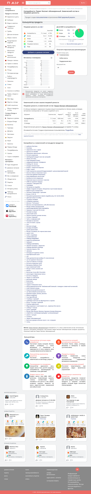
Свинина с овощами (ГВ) (34, 183)
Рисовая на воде (31, 212)
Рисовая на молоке (32, 221)
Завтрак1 (29, 242)
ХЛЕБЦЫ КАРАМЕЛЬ (32, 244)
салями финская (31, 237)
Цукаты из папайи (32, 151)
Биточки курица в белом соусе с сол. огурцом (41, 320)
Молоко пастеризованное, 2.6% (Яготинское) (40, 205)
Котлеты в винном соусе (34, 263)
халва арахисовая (32, 229)
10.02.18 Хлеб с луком (33, 222)
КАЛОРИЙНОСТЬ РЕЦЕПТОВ (32, 476)
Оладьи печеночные (32, 166)
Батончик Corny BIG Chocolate (35, 272)
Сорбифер (29, 185)
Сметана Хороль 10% (33, 249)
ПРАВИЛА (56, 480)
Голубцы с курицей (32, 299)
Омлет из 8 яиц (31, 158)
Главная (26, 8)
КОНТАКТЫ (58, 477)
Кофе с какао (30, 169)
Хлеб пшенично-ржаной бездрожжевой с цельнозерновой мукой (47, 171)
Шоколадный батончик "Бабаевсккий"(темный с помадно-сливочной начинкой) (51, 286)
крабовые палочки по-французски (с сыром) (40, 300)
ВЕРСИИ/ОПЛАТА (51, 474)
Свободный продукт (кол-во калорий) (38, 157)
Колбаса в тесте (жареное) (34, 178)
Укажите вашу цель (63, 53)
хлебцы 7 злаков (31, 308)
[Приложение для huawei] (12, 216)
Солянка (29, 316)
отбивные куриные (32, 201)
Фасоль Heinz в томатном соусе (36, 173)
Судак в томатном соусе (34, 284)
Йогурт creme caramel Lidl (34, 268)
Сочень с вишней (31, 217)
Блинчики (29, 281)
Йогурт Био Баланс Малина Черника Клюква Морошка (43, 311)
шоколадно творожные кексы (35, 274)
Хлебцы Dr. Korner (32, 164)
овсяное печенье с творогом (35, 245)
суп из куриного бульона (34, 260)
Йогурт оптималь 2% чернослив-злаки (38, 231)
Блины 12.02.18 (31, 194)
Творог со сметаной (32, 277)
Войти (83, 3)
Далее (71, 72)
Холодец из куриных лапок (35, 253)
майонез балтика (31, 146)
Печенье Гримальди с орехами (36, 192)
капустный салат (31, 213)
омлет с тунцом (31, 315)
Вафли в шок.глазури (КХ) (34, 190)
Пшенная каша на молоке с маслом (37, 180)
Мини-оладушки (31, 295)
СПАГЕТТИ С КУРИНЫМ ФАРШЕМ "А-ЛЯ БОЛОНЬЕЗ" (42, 313)
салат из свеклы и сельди (34, 261)
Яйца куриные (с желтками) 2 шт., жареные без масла (43, 306)
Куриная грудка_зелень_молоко (36, 293)
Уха (27, 224)
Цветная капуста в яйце (33, 198)
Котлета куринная (32, 155)
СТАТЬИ (6, 479)
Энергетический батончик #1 (35, 290)
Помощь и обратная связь (12, 201)
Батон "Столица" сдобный (34, 302)
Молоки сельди (31, 226)
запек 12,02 (30, 233)
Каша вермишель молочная (35, 176)
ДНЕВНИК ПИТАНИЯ (9, 469)
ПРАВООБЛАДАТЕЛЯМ (52, 469)
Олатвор (29, 148)
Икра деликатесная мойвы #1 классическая (40, 258)
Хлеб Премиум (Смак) (33, 160)
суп (27, 256)
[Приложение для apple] (12, 211)
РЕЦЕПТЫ (6, 473)
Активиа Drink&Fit (32, 228)
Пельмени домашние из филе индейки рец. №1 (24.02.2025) (45, 196)
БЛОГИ (6, 476)
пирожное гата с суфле (33, 150)
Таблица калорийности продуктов (38, 8)
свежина (29, 251)
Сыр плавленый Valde (33, 267)
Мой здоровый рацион (66, 17)
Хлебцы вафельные (32, 304)
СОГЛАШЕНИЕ (50, 480)
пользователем (41, 17)
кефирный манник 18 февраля (36, 162)
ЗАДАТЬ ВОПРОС (51, 477)
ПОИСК (27, 469)
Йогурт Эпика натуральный (35, 206)
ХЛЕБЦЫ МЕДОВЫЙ (32, 238)
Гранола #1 (30, 283)
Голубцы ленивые (32, 199)
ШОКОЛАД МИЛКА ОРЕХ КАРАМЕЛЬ (37, 208)
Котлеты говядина (32, 276)
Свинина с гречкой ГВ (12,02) (35, 210)
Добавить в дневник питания (38, 52)
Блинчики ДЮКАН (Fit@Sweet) (35, 174)
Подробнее (69, 130)
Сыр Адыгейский (31, 297)
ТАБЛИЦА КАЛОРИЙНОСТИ (32, 473)
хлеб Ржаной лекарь (32, 288)
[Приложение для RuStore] (12, 205)
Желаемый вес (61, 64)
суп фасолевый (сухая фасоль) (36, 292)
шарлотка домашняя (33, 240)
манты (28, 270)
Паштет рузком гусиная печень (36, 215)
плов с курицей (31, 309)
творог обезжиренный (33, 318)
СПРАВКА (49, 473)
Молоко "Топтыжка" (32, 203)
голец (28, 322)
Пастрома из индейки (33, 187)
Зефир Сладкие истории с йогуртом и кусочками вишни (44, 189)
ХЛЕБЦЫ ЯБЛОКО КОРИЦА (34, 247)
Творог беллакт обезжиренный (74, 8)
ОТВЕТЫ (27, 479)
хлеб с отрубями (31, 235)
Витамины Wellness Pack (34, 265)
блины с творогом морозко (35, 167)
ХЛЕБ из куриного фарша (34, 182)
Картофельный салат (33, 254)
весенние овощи (31, 279)
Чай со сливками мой (33, 219)
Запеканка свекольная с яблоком (37, 153)
